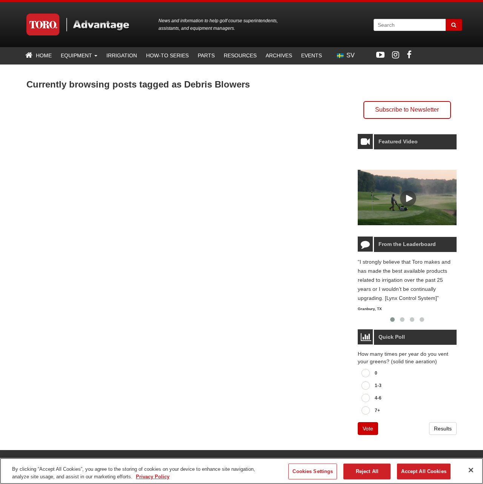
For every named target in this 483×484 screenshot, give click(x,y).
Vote (368, 429)
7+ (377, 410)
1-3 (378, 385)
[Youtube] (380, 54)
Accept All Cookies (423, 471)
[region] (241, 471)
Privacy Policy (152, 476)
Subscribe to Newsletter (407, 109)
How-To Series (167, 55)
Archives (279, 55)
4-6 (378, 398)
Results (443, 429)
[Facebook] (409, 54)
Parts (206, 55)
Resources (240, 55)
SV (350, 55)
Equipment (77, 55)
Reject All (367, 471)
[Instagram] (395, 54)
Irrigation (121, 55)
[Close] (471, 470)
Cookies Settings (312, 471)
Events (311, 55)
